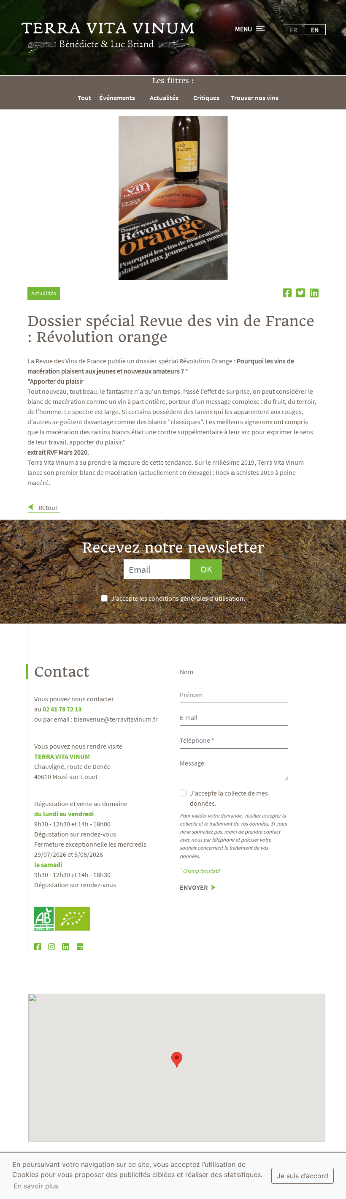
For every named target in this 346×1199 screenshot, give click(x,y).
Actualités (164, 97)
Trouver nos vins (254, 97)
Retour (47, 507)
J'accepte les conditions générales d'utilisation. (178, 598)
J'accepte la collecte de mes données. (229, 798)
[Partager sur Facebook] (286, 294)
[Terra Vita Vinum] (108, 37)
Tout (84, 97)
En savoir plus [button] (36, 1186)
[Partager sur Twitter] (299, 294)
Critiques (206, 97)
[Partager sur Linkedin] (312, 294)
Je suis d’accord (302, 1176)
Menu (243, 29)
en (315, 29)
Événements (117, 97)
